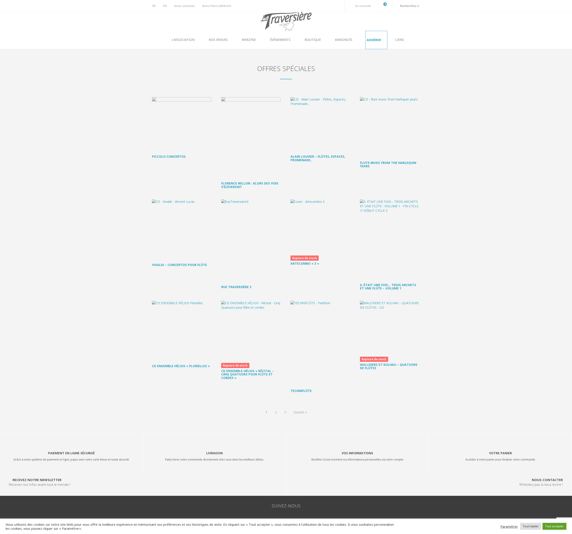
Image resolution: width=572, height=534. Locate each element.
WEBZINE (249, 40)
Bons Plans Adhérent (216, 6)
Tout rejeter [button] (531, 526)
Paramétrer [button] (509, 526)
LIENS (399, 40)
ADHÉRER (374, 40)
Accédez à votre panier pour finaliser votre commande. (500, 459)
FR (154, 6)
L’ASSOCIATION (184, 40)
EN (165, 6)
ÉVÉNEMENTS (280, 40)
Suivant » (300, 412)
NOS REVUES (219, 40)
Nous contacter (184, 6)
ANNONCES (344, 40)
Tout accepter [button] (554, 526)
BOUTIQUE (313, 40)
